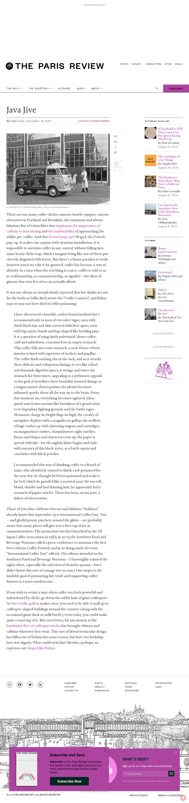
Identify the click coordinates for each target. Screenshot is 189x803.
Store (168, 64)
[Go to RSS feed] (40, 685)
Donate (136, 64)
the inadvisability (61, 231)
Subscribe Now (69, 781)
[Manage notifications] (180, 795)
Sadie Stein (17, 121)
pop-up (61, 236)
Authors (64, 88)
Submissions (102, 690)
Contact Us (71, 690)
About (95, 88)
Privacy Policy (139, 795)
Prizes (128, 686)
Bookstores (132, 690)
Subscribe (176, 88)
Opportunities (163, 683)
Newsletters (153, 64)
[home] (55, 67)
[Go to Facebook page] (20, 685)
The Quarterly (39, 88)
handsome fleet (18, 625)
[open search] (157, 88)
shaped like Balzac (41, 648)
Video (158, 686)
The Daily (13, 88)
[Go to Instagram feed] (9, 685)
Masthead (131, 683)
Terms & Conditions (170, 795)
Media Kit (100, 686)
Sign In (179, 64)
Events (124, 64)
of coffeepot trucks (45, 625)
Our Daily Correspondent (94, 120)
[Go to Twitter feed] (30, 685)
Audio (81, 88)
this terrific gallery (25, 603)
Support (70, 686)
